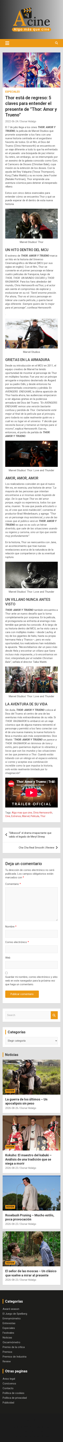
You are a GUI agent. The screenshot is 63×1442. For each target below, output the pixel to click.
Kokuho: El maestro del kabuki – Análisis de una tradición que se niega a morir (28, 1159)
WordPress (42, 1436)
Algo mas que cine (22, 812)
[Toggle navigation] (7, 43)
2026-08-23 (11, 1168)
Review (10, 1091)
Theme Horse (36, 1431)
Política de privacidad (15, 1397)
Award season (11, 1309)
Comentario (13, 884)
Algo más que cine (40, 1427)
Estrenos (16, 816)
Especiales (12, 91)
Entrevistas (9, 1323)
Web (7, 957)
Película (35, 816)
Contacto (8, 1388)
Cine (7, 816)
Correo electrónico (17, 942)
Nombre (10, 926)
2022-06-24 (11, 121)
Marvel (26, 816)
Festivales (8, 1332)
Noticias (11, 1055)
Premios (7, 1351)
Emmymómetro (12, 1318)
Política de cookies (13, 1393)
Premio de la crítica (14, 1347)
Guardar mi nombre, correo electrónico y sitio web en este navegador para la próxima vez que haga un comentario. (31, 980)
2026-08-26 (11, 1108)
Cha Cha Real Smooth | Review (36, 847)
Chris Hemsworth (42, 812)
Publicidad (8, 1402)
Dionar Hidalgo (28, 121)
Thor (43, 816)
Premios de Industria (14, 1356)
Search (54, 1015)
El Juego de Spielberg (15, 1313)
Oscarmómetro (11, 1342)
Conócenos (9, 1383)
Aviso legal (9, 1378)
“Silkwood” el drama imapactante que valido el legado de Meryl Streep (30, 834)
